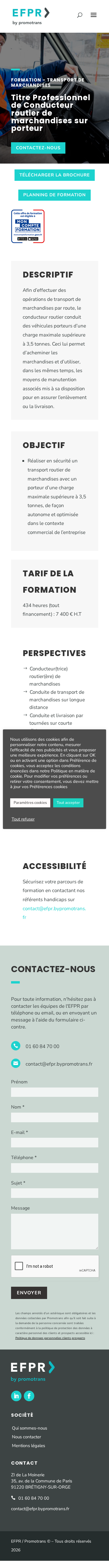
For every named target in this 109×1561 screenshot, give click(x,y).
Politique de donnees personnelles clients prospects (50, 1338)
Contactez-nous (38, 148)
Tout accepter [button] (68, 802)
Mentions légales (28, 1446)
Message (20, 1208)
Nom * (17, 1107)
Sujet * (18, 1183)
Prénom (19, 1082)
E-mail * (19, 1132)
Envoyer (29, 1293)
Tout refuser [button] (23, 819)
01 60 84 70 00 (42, 1046)
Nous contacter (26, 1437)
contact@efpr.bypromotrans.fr (59, 1064)
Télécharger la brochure (54, 175)
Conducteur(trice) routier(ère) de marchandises (48, 676)
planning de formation (54, 195)
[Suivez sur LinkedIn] (16, 1396)
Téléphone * (24, 1157)
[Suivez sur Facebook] (29, 1396)
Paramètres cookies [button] (30, 802)
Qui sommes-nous (29, 1428)
